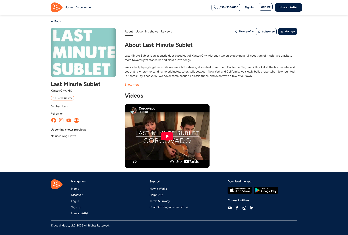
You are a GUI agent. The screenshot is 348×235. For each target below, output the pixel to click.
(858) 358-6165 (228, 7)
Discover (76, 195)
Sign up (76, 207)
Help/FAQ (156, 195)
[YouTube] (229, 207)
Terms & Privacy (160, 201)
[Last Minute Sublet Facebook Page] (54, 120)
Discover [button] (81, 7)
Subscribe (268, 31)
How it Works (158, 188)
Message (289, 31)
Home (69, 7)
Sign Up (266, 6)
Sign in (249, 7)
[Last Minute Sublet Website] (76, 120)
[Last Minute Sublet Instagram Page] (61, 120)
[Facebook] (237, 207)
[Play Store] (266, 190)
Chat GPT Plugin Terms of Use (169, 207)
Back (57, 21)
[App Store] (240, 190)
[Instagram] (244, 207)
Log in (75, 201)
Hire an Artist (288, 7)
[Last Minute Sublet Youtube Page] (69, 120)
